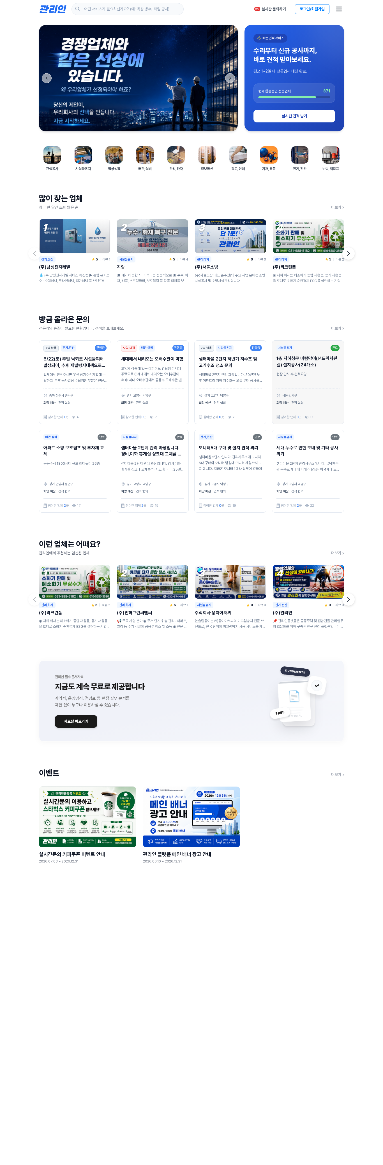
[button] (348, 253)
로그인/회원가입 (312, 9)
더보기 (336, 207)
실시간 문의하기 (270, 9)
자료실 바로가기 (76, 721)
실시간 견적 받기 (294, 116)
